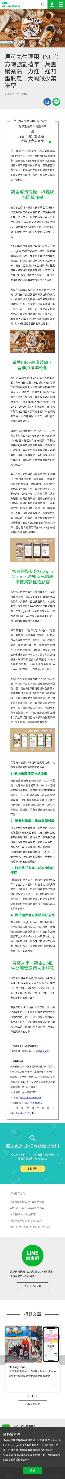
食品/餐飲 (17, 1214)
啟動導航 (32, 1168)
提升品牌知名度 (20, 1221)
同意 (32, 1470)
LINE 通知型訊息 (41, 1227)
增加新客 (31, 1214)
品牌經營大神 (37, 1202)
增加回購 (37, 1221)
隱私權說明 (21, 1460)
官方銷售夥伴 (19, 1208)
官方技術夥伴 (19, 1202)
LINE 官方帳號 (20, 1227)
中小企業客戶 (37, 1208)
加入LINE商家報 (32, 1286)
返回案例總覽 (32, 1404)
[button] (28, 1396)
